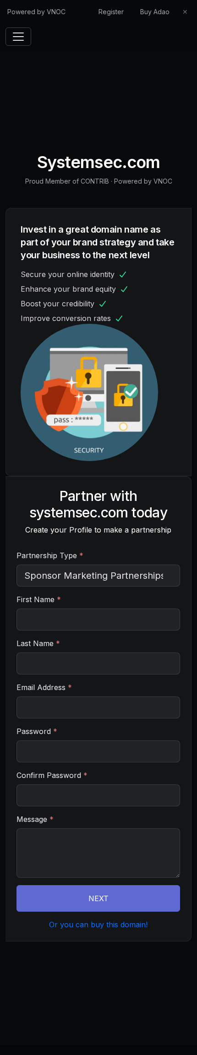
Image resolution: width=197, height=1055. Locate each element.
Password (36, 731)
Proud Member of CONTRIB (67, 181)
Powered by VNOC (36, 12)
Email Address (44, 687)
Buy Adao (155, 12)
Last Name (38, 643)
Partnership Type (49, 555)
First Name (38, 599)
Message (35, 819)
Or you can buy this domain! (98, 924)
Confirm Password (52, 775)
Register (111, 12)
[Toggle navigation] (18, 36)
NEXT (98, 898)
